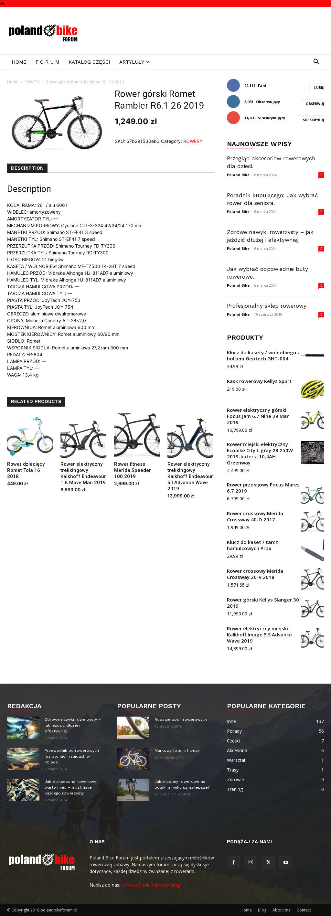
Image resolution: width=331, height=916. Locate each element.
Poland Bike (238, 174)
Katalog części (89, 62)
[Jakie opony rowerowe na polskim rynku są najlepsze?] (133, 790)
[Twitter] (268, 862)
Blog (262, 910)
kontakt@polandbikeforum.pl (152, 885)
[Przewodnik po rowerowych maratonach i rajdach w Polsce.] (23, 759)
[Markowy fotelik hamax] (133, 759)
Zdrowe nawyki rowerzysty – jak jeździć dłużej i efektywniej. (73, 725)
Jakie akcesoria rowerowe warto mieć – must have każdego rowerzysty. (71, 787)
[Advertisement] (206, 30)
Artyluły (131, 62)
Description (27, 168)
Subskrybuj (313, 120)
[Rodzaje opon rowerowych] (133, 728)
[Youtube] (285, 862)
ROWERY (32, 82)
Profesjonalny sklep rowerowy (266, 306)
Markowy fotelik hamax (177, 750)
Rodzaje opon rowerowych (181, 719)
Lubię (319, 87)
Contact (304, 910)
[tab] (27, 168)
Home (19, 62)
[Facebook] (233, 862)
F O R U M (47, 62)
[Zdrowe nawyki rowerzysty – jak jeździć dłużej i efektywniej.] (23, 728)
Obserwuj (315, 103)
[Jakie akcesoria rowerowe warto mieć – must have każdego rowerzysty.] (23, 790)
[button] (316, 62)
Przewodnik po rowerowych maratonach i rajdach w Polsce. (72, 756)
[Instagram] (250, 862)
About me (281, 910)
